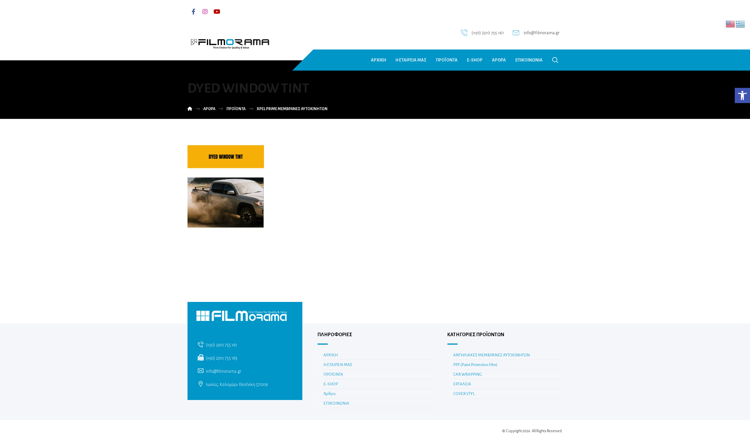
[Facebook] (193, 12)
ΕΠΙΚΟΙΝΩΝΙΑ (336, 403)
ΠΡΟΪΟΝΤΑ (333, 374)
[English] (731, 23)
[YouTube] (217, 12)
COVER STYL (464, 394)
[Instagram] (205, 12)
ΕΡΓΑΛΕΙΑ (462, 384)
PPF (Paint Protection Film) (475, 365)
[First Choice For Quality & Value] (230, 42)
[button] (742, 95)
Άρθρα (329, 394)
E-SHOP (330, 384)
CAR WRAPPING (467, 374)
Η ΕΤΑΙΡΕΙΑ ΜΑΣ (337, 365)
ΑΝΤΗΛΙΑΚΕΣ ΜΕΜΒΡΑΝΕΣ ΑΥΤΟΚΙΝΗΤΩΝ (491, 355)
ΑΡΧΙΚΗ (330, 355)
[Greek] (741, 23)
